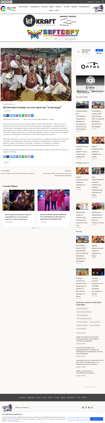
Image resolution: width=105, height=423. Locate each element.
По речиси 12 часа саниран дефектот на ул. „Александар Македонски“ (82, 151)
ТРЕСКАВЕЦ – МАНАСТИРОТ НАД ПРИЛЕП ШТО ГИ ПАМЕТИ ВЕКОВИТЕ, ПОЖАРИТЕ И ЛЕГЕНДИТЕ (98, 119)
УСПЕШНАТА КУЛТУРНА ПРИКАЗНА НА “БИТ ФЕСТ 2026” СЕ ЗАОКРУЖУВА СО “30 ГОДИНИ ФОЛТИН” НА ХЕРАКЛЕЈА (90, 357)
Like (100, 50)
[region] (52, 417)
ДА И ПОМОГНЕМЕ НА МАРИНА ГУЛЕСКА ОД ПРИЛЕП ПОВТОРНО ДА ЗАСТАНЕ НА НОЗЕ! (98, 186)
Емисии (50, 397)
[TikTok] (11, 2)
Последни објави (82, 97)
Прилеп (6, 162)
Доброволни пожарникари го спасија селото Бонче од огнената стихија (98, 217)
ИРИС (84, 397)
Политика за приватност (13, 420)
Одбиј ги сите (84, 419)
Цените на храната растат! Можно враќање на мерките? (17, 172)
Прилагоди (72, 419)
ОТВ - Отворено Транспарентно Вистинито (86, 51)
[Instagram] (5, 2)
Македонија (35, 7)
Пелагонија (11, 104)
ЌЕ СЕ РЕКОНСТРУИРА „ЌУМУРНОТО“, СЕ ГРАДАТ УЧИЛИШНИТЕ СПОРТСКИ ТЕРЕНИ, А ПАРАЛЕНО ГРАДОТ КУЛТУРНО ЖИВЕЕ (89, 377)
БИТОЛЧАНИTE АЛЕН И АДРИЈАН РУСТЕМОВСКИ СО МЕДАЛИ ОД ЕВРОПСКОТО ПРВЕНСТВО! (53, 216)
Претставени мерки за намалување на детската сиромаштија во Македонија (57, 173)
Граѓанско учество (82, 163)
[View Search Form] (103, 1)
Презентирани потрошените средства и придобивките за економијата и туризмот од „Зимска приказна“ (18, 216)
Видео (51, 7)
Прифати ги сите (96, 419)
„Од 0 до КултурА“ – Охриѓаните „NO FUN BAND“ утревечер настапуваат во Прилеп (97, 286)
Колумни (44, 7)
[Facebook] (2, 2)
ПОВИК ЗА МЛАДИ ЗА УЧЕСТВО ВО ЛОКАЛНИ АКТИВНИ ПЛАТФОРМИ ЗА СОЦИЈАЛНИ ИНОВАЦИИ (87, 334)
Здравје (74, 7)
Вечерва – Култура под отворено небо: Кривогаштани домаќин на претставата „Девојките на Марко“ (81, 287)
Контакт (97, 2)
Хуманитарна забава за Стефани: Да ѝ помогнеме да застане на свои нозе (81, 218)
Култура (67, 7)
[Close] (103, 413)
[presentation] (18, 200)
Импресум (18, 407)
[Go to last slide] (5, 208)
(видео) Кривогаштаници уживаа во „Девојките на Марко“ (97, 151)
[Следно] (67, 208)
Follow (100, 53)
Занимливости (84, 7)
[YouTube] (8, 2)
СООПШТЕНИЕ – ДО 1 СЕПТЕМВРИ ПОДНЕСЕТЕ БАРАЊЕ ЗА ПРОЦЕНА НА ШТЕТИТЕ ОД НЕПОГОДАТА (82, 120)
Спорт (51, 10)
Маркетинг (91, 2)
